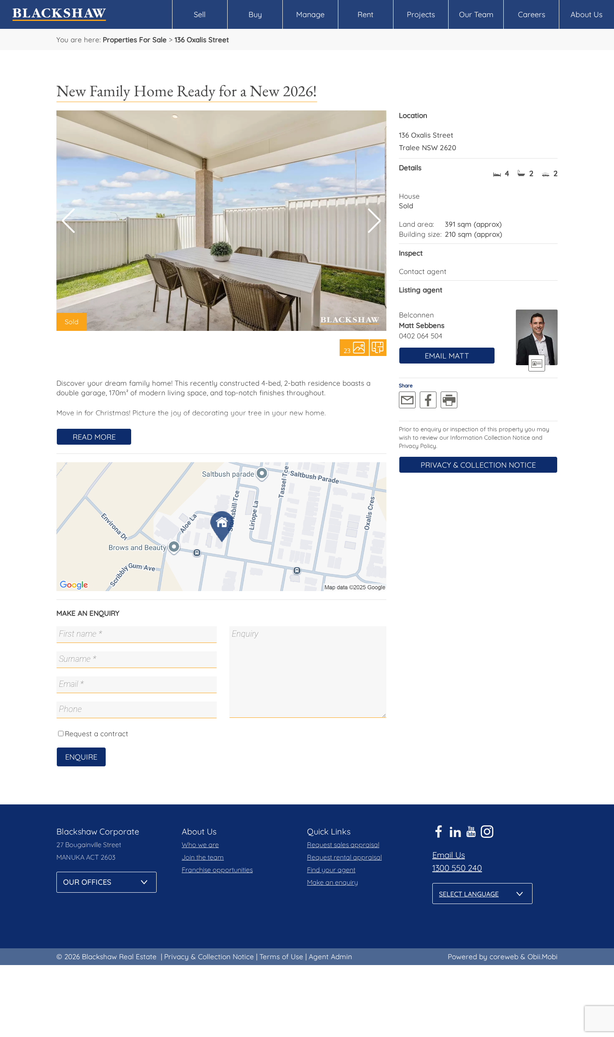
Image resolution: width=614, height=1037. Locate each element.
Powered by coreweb (483, 956)
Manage (310, 14)
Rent (365, 14)
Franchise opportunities (217, 869)
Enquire (81, 757)
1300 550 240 (457, 868)
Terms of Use (281, 956)
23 (347, 350)
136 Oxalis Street (202, 39)
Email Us (448, 855)
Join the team (203, 857)
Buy (255, 14)
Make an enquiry (332, 882)
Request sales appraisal (343, 844)
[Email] (407, 400)
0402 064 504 (420, 335)
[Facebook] (428, 400)
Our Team (476, 14)
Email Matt (447, 356)
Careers (531, 14)
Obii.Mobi (543, 956)
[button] (374, 220)
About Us (586, 14)
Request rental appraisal (344, 857)
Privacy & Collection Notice (478, 465)
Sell (200, 14)
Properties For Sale (135, 39)
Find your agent (331, 869)
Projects (421, 14)
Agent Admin (330, 956)
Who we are (200, 844)
